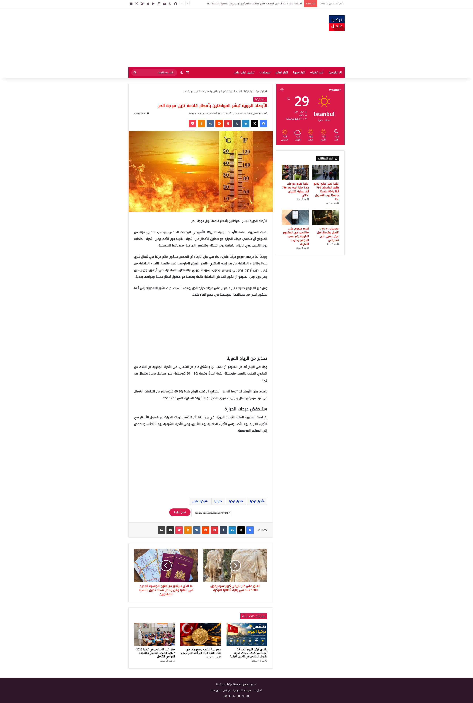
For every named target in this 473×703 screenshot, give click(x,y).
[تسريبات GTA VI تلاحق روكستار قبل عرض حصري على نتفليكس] (325, 217)
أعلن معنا (215, 690)
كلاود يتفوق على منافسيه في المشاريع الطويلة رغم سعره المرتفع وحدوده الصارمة (296, 236)
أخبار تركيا (317, 72)
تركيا (217, 501)
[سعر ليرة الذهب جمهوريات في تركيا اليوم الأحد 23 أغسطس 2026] (200, 634)
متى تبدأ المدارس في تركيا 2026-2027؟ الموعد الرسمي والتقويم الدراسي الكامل (155, 653)
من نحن (226, 690)
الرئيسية (334, 72)
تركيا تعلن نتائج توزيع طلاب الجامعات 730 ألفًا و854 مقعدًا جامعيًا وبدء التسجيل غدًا (326, 191)
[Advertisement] (199, 37)
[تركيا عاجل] (337, 23)
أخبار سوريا (299, 72)
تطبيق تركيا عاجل (244, 72)
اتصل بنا (258, 690)
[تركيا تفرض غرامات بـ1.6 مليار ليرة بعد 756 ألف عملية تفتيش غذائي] (295, 172)
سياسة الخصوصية (242, 690)
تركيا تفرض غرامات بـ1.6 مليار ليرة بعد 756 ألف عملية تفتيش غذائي (295, 189)
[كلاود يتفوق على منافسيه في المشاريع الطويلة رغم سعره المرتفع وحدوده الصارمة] (295, 217)
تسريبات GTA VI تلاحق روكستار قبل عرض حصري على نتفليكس (328, 234)
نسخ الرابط (180, 512)
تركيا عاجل (199, 501)
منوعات (266, 72)
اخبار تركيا (235, 501)
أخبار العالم (282, 72)
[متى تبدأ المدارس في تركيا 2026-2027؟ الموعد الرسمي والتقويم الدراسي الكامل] (154, 634)
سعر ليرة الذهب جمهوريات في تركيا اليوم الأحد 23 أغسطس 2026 (201, 651)
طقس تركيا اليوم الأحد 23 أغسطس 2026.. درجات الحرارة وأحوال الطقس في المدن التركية (248, 653)
